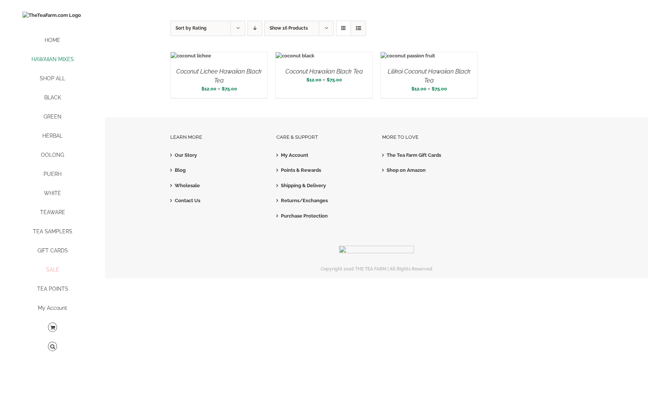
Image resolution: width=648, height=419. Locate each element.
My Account (294, 155)
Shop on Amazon (406, 170)
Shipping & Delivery (303, 185)
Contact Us (187, 200)
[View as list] (358, 28)
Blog (180, 170)
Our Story (186, 155)
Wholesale (187, 185)
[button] (52, 346)
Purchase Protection (304, 216)
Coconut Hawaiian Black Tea (324, 71)
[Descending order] (255, 28)
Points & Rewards (301, 170)
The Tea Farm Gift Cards (414, 155)
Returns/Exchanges (304, 200)
